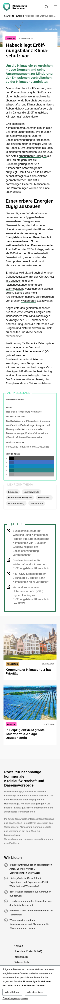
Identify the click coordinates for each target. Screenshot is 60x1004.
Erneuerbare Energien (20, 497)
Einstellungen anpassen (15, 998)
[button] (11, 458)
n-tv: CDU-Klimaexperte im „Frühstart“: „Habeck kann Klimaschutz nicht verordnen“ (31, 577)
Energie (20, 15)
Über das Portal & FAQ (28, 951)
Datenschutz (21, 962)
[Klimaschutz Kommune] (15, 7)
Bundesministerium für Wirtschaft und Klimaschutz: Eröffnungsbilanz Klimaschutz (31, 564)
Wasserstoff (28, 300)
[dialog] (30, 984)
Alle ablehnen (12, 992)
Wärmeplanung (15, 288)
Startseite (9, 15)
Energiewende (14, 383)
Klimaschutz (18, 92)
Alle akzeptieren (35, 992)
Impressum (21, 956)
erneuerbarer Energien (32, 156)
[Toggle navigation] (55, 7)
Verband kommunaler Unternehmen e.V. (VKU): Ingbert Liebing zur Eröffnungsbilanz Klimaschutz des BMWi (31, 595)
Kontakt (18, 946)
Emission (13, 492)
